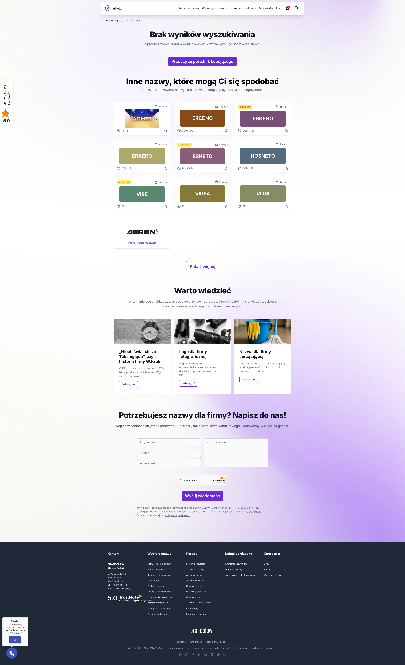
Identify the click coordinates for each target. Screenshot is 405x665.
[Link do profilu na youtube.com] (205, 654)
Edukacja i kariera (155, 586)
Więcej (126, 384)
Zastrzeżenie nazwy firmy (198, 603)
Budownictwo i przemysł (159, 575)
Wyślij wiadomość (202, 495)
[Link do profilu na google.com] (212, 654)
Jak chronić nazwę (195, 580)
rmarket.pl (114, 20)
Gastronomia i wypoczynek (160, 597)
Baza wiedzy (266, 8)
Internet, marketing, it (157, 603)
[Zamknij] (28, 617)
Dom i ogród (153, 580)
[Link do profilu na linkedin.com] (199, 654)
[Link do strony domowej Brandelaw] (202, 630)
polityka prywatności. (177, 515)
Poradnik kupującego (196, 564)
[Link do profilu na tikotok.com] (193, 654)
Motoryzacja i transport (158, 608)
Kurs (279, 8)
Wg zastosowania (230, 8)
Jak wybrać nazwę (195, 569)
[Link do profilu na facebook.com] (180, 654)
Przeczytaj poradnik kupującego (202, 61)
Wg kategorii (209, 8)
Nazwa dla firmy (194, 586)
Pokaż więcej (202, 266)
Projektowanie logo (234, 569)
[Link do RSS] (224, 654)
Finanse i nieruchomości (159, 592)
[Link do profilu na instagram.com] (186, 654)
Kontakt (267, 569)
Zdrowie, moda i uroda (158, 614)
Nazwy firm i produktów (159, 564)
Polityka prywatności (215, 642)
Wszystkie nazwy (188, 8)
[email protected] (163, 426)
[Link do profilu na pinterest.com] (218, 654)
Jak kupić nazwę (194, 575)
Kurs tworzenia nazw (196, 614)
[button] (11, 653)
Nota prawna (196, 642)
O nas (266, 564)
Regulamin (181, 642)
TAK (15, 639)
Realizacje (250, 8)
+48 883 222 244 (119, 585)
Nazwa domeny (193, 597)
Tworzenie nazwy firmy (236, 564)
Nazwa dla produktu (196, 592)
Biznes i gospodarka (157, 569)
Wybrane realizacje (273, 575)
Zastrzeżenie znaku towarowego (240, 575)
